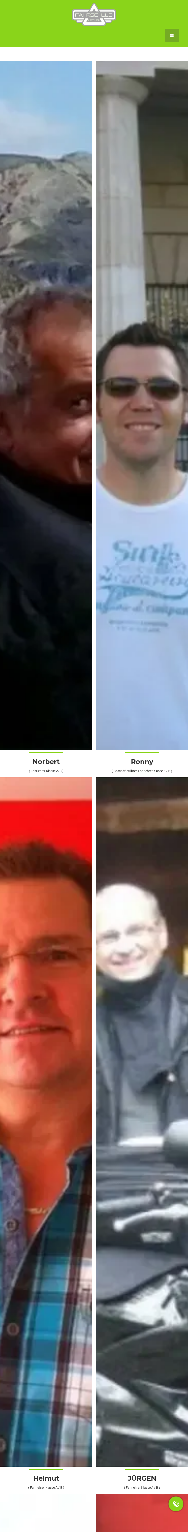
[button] (172, 35)
